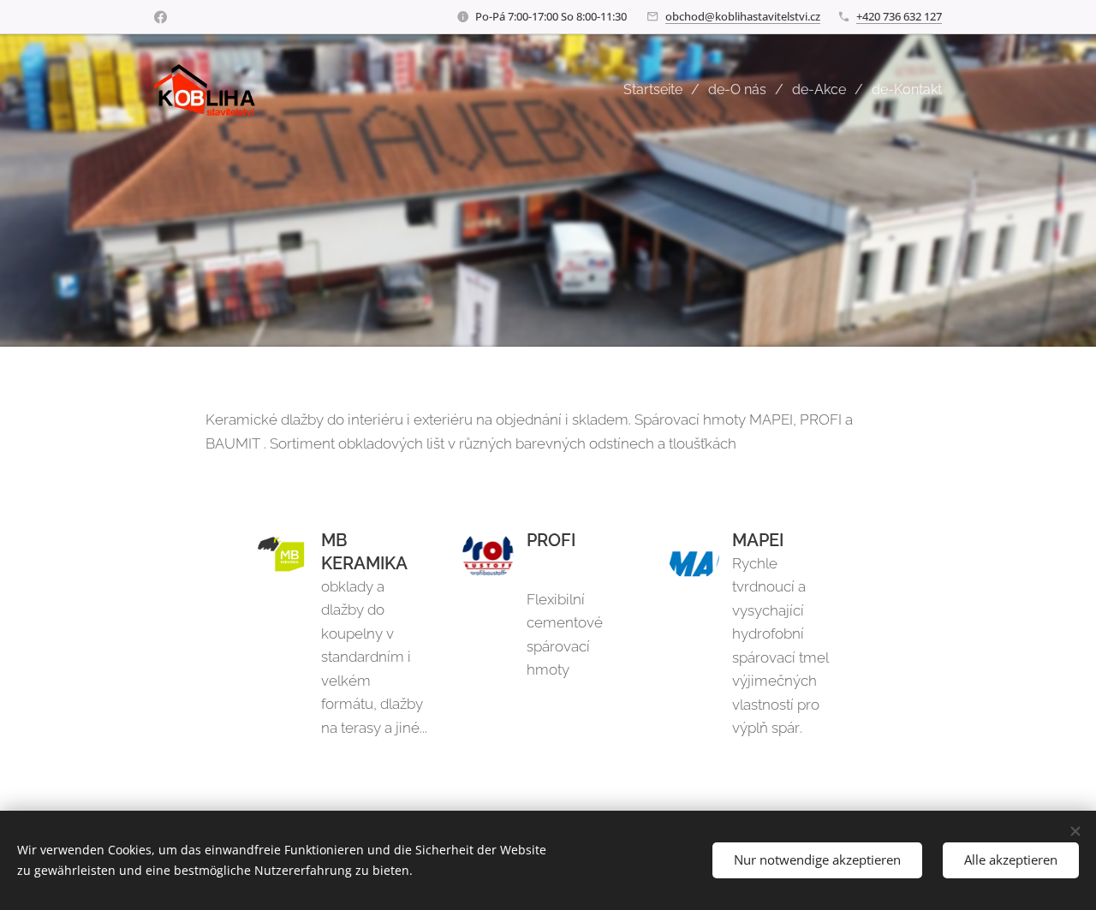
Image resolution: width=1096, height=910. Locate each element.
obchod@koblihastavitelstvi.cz (742, 16)
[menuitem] (659, 89)
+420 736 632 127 (899, 16)
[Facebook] (160, 17)
